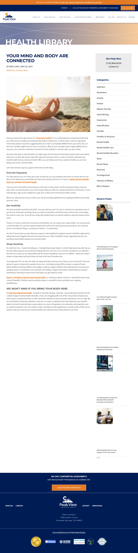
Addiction (10, 70)
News (25, 70)
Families (100, 131)
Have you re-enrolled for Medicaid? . (69, 2)
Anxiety (100, 98)
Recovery (101, 169)
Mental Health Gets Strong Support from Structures (106, 451)
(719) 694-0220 (113, 8)
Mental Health (103, 142)
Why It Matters (103, 186)
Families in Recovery (106, 136)
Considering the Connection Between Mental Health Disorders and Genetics (107, 399)
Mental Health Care (105, 147)
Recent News (102, 164)
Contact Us (114, 66)
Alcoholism (102, 92)
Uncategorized (103, 175)
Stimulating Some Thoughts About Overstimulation (107, 248)
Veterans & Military (105, 180)
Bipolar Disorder (104, 109)
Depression (102, 120)
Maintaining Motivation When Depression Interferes (107, 348)
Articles (19, 70)
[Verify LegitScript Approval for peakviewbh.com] (90, 541)
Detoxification (103, 125)
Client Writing (103, 114)
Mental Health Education (107, 153)
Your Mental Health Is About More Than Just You (107, 298)
